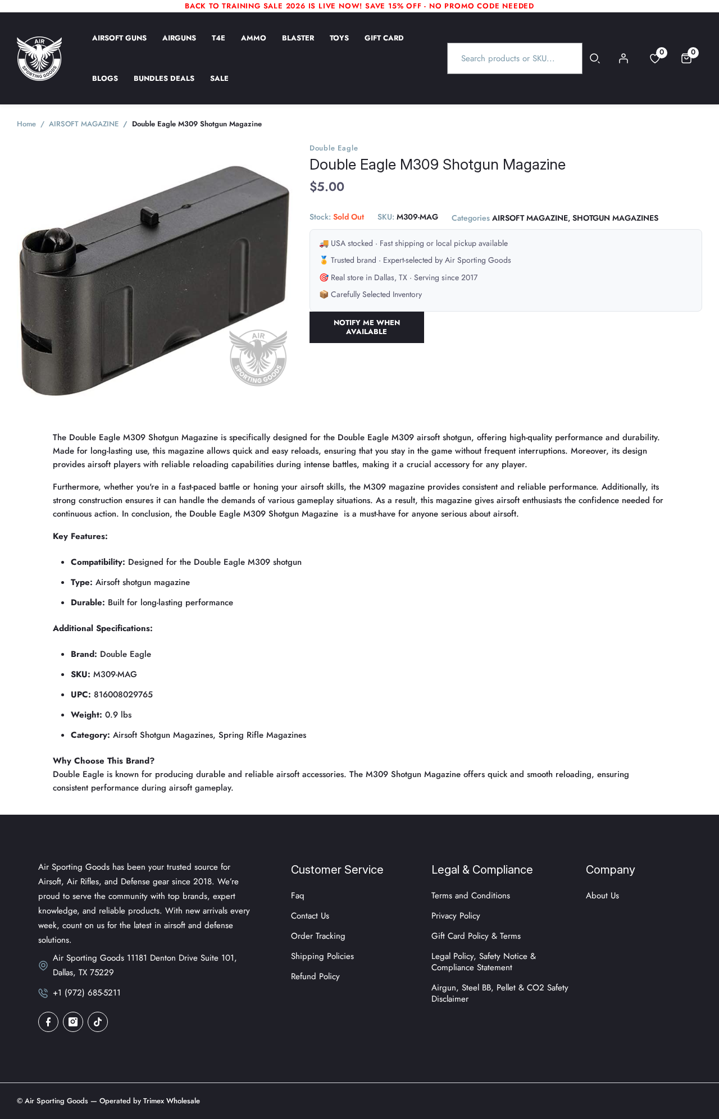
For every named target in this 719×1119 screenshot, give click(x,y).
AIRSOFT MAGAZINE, (531, 218)
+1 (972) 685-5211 (87, 992)
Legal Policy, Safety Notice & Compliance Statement (483, 962)
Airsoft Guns (119, 45)
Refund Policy (315, 976)
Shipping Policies (322, 956)
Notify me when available (367, 327)
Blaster (298, 45)
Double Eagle (334, 148)
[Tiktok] (98, 1022)
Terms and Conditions (470, 895)
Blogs (105, 86)
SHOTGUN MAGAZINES (615, 218)
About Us (602, 895)
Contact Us (310, 916)
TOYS (339, 45)
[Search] (595, 58)
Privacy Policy (455, 916)
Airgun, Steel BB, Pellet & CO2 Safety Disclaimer (499, 993)
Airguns (179, 45)
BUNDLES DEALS (164, 86)
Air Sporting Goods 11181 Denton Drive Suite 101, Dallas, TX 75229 (145, 965)
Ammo (253, 45)
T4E (218, 45)
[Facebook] (48, 1022)
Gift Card (384, 45)
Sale (219, 86)
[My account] (623, 58)
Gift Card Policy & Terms (476, 936)
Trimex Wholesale (170, 1100)
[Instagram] (73, 1022)
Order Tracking (318, 936)
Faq (297, 895)
